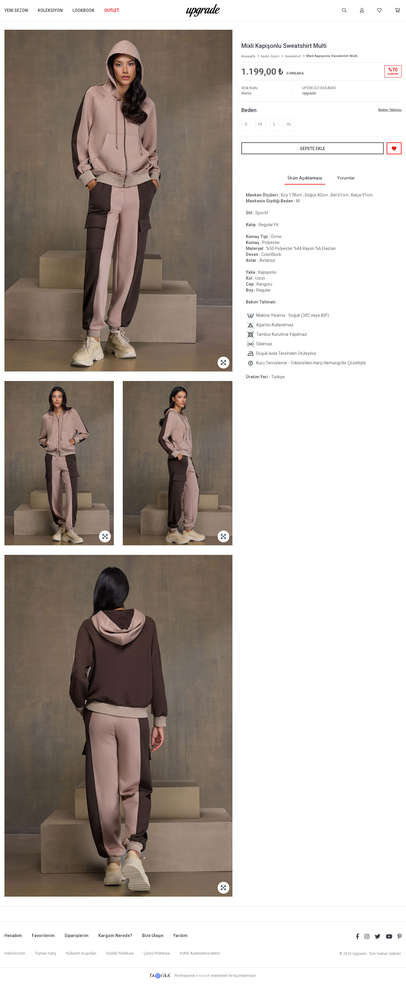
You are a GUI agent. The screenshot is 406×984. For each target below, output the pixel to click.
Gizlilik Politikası (120, 953)
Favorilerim (43, 935)
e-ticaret (203, 975)
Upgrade (309, 93)
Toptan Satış (45, 953)
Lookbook (84, 10)
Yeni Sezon (16, 10)
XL (289, 124)
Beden (248, 110)
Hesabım (13, 935)
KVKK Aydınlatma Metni (200, 953)
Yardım (180, 935)
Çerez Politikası (157, 953)
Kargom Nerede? (115, 935)
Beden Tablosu (390, 109)
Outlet (111, 10)
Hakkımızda (14, 953)
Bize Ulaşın (152, 935)
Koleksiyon (50, 10)
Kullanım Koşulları (81, 953)
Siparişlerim (76, 935)
